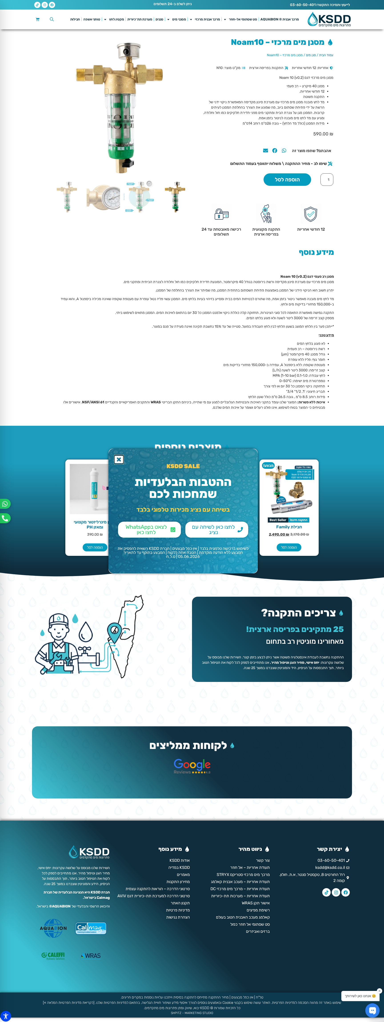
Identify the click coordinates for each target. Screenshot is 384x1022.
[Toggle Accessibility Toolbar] (6, 1016)
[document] (192, 511)
